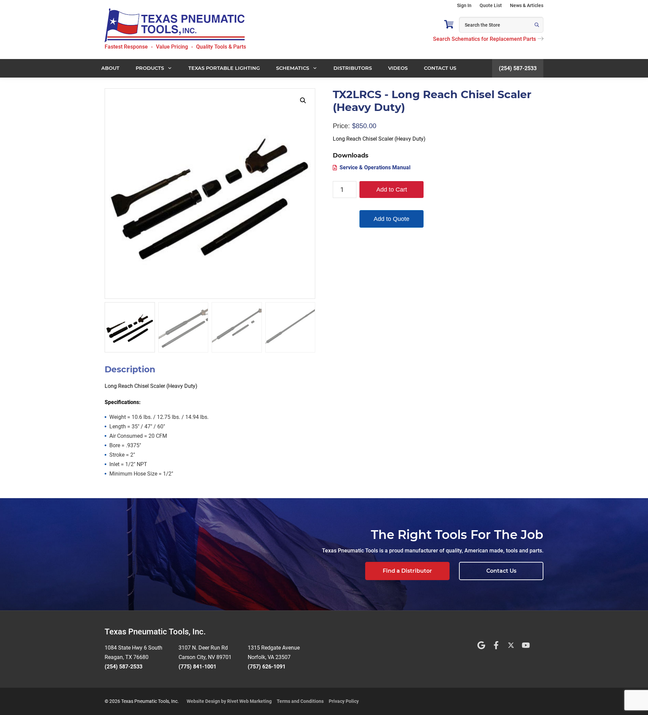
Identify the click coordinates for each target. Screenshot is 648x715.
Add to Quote (391, 219)
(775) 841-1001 (197, 666)
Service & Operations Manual (375, 167)
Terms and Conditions (300, 701)
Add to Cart (391, 189)
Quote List (491, 5)
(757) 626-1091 (267, 666)
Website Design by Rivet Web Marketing (229, 701)
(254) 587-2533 (518, 68)
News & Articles (526, 5)
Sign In (464, 5)
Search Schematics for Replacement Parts (484, 39)
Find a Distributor (407, 571)
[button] (303, 100)
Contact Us (501, 571)
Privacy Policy (344, 701)
